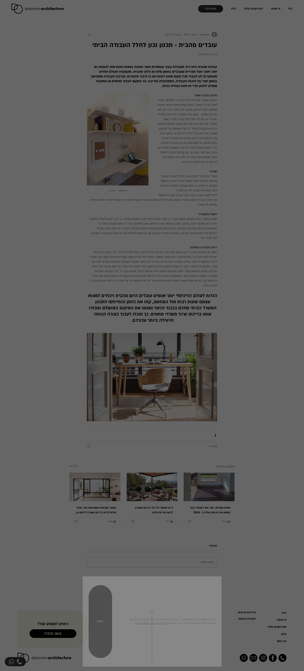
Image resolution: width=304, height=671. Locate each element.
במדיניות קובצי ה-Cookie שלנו (151, 623)
